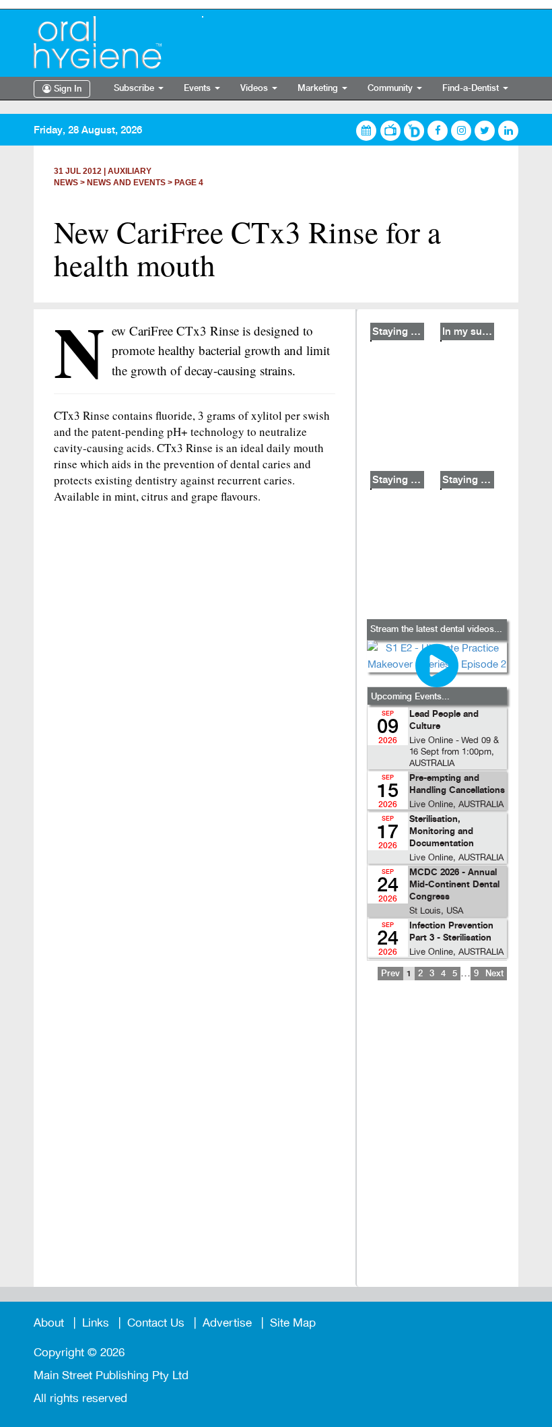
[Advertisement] (437, 1142)
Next (494, 973)
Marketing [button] (319, 88)
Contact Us (155, 1323)
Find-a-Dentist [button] (472, 88)
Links (95, 1323)
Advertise (227, 1323)
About (49, 1323)
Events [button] (198, 88)
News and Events (126, 182)
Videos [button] (255, 88)
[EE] (108, 42)
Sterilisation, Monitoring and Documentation (441, 831)
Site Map (293, 1323)
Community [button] (391, 88)
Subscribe (135, 88)
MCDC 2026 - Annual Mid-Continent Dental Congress (454, 884)
